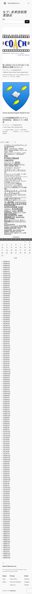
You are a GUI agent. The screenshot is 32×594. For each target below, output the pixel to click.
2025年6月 (6, 281)
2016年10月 (6, 459)
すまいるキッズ (17, 167)
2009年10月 (7, 507)
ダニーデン (23, 181)
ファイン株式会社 (18, 184)
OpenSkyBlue (20, 154)
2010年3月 (6, 505)
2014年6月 (6, 497)
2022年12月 (6, 327)
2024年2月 (6, 307)
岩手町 (20, 211)
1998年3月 (6, 545)
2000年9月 (6, 525)
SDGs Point (8, 164)
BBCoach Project (8, 72)
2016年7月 (6, 465)
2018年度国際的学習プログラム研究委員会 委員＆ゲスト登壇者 (15, 120)
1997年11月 (6, 547)
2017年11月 (6, 433)
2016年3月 (6, 471)
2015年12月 (6, 477)
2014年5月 (6, 499)
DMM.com (6, 151)
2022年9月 (6, 333)
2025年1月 (6, 287)
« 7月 (15, 258)
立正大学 (8, 230)
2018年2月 (6, 427)
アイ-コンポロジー (8, 168)
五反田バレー (8, 200)
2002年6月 (6, 523)
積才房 (19, 228)
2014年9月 (6, 491)
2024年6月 (6, 299)
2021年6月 (6, 357)
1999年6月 (6, 535)
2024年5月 (6, 301)
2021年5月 (6, 359)
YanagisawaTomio (16, 70)
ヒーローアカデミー (8, 184)
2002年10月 (6, 519)
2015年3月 (6, 483)
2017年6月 (6, 443)
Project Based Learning (11, 159)
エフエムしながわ (9, 175)
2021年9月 (6, 351)
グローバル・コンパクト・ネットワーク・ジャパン (15, 176)
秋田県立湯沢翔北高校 (10, 228)
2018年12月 (6, 411)
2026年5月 (6, 263)
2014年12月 (6, 487)
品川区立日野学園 (10, 207)
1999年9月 (6, 531)
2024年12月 (6, 289)
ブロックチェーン (18, 186)
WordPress (13, 590)
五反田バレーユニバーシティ (19, 200)
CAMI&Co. (21, 148)
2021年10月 (6, 349)
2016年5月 (6, 467)
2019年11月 (6, 391)
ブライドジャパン (8, 186)
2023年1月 (6, 325)
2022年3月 (6, 339)
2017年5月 (6, 445)
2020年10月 (6, 373)
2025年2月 (6, 285)
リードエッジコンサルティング (12, 197)
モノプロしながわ (8, 196)
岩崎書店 (14, 211)
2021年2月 (6, 365)
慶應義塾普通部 (20, 217)
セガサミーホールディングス (12, 180)
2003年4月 (6, 517)
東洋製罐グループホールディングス (15, 222)
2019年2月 (6, 407)
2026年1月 (6, 271)
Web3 (16, 165)
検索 (4, 19)
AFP (6, 148)
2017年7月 (6, 441)
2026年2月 (6, 269)
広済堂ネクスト (17, 212)
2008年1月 (6, 511)
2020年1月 (6, 389)
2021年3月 (6, 363)
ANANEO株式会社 (13, 148)
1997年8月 (6, 549)
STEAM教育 (11, 165)
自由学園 (12, 231)
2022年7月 (6, 335)
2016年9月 (6, 461)
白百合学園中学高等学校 (16, 227)
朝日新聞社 (12, 218)
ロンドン (24, 197)
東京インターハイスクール (11, 220)
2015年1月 (6, 485)
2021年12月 (6, 345)
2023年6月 (6, 317)
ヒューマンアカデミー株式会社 (13, 183)
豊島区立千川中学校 (8, 232)
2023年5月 (6, 319)
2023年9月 (6, 315)
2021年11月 (6, 347)
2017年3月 (6, 449)
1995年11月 (6, 555)
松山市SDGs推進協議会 (9, 224)
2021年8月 (6, 353)
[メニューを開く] (28, 3)
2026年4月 (6, 265)
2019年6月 (6, 399)
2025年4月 (6, 283)
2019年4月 (6, 403)
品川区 (10, 202)
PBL (6, 156)
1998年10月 (6, 541)
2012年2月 (6, 501)
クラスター (17, 175)
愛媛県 (20, 215)
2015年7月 (6, 481)
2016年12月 (6, 455)
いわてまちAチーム (8, 167)
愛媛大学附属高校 (10, 214)
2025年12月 (6, 273)
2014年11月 (6, 489)
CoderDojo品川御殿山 (13, 150)
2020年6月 (6, 379)
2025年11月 (6, 275)
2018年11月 (6, 413)
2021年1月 (6, 367)
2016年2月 (6, 473)
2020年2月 (6, 387)
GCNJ (11, 151)
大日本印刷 (17, 209)
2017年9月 (6, 437)
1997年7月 (6, 551)
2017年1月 (6, 453)
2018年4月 (6, 423)
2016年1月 (6, 475)
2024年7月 (6, 297)
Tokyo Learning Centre (22, 72)
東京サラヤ (22, 220)
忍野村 (24, 212)
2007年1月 (6, 515)
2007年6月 (6, 513)
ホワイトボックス (10, 194)
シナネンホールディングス (13, 179)
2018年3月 (6, 425)
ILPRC (5, 127)
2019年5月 (6, 401)
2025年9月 (6, 279)
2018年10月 (6, 415)
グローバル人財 (8, 178)
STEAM (6, 165)
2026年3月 (6, 267)
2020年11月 (6, 371)
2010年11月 (6, 503)
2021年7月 (6, 355)
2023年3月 (6, 321)
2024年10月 (6, 293)
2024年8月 (6, 295)
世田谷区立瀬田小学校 (15, 198)
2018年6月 (6, 421)
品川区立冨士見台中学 (20, 202)
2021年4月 (6, 361)
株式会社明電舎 (22, 225)
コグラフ (17, 178)
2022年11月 (6, 329)
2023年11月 (6, 313)
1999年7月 (6, 533)
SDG (13, 162)
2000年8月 (6, 527)
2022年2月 (6, 341)
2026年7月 (6, 261)
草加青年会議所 (18, 231)
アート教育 (23, 174)
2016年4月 (6, 469)
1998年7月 (6, 543)
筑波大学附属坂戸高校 (18, 230)
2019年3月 (6, 405)
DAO (26, 150)
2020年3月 (6, 385)
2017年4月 (6, 447)
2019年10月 (6, 393)
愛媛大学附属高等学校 (10, 215)
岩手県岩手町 (8, 212)
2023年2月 (6, 323)
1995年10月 (6, 557)
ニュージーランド (15, 182)
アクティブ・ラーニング (15, 171)
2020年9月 (6, 375)
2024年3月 (6, 305)
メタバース (21, 194)
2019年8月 (6, 395)
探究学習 (6, 218)
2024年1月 (6, 309)
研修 (25, 226)
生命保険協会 (6, 227)
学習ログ (7, 211)
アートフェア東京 (16, 174)
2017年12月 (6, 431)
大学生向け (7, 209)
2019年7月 (6, 397)
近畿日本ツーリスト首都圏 (20, 232)
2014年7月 (6, 495)
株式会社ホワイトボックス (11, 225)
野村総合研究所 (7, 234)
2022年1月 (6, 343)
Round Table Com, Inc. (14, 3)
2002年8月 (6, 521)
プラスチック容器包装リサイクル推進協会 (15, 188)
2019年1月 (6, 409)
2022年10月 (6, 331)
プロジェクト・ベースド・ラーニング (15, 191)
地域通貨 (20, 207)
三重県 (6, 198)
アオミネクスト (16, 168)
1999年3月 (6, 539)
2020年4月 (6, 383)
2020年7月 (6, 377)
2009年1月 (6, 509)
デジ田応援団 (7, 182)
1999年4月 (6, 537)
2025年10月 (6, 277)
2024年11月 (6, 291)
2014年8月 (6, 493)
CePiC (6, 150)
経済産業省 (6, 231)
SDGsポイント (19, 164)
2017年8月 (6, 439)
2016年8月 (6, 463)
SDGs (17, 162)
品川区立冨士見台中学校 (15, 204)
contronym (21, 150)
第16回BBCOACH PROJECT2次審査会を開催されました (16, 66)
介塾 (5, 202)
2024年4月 (6, 303)
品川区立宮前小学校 (9, 205)
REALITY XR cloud (7, 162)
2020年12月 (6, 369)
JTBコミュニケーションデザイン (13, 152)
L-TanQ (24, 152)
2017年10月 (6, 435)
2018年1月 (6, 429)
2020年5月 (6, 381)
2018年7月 (6, 419)
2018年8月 (6, 417)
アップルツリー (7, 174)
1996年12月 (6, 553)
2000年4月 (6, 529)
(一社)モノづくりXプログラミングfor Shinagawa (15, 145)
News (14, 72)
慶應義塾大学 (9, 217)
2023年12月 (6, 311)
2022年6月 (6, 337)
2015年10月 (6, 479)
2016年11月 (6, 457)
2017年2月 (6, 451)
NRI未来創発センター (11, 154)
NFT (5, 154)
